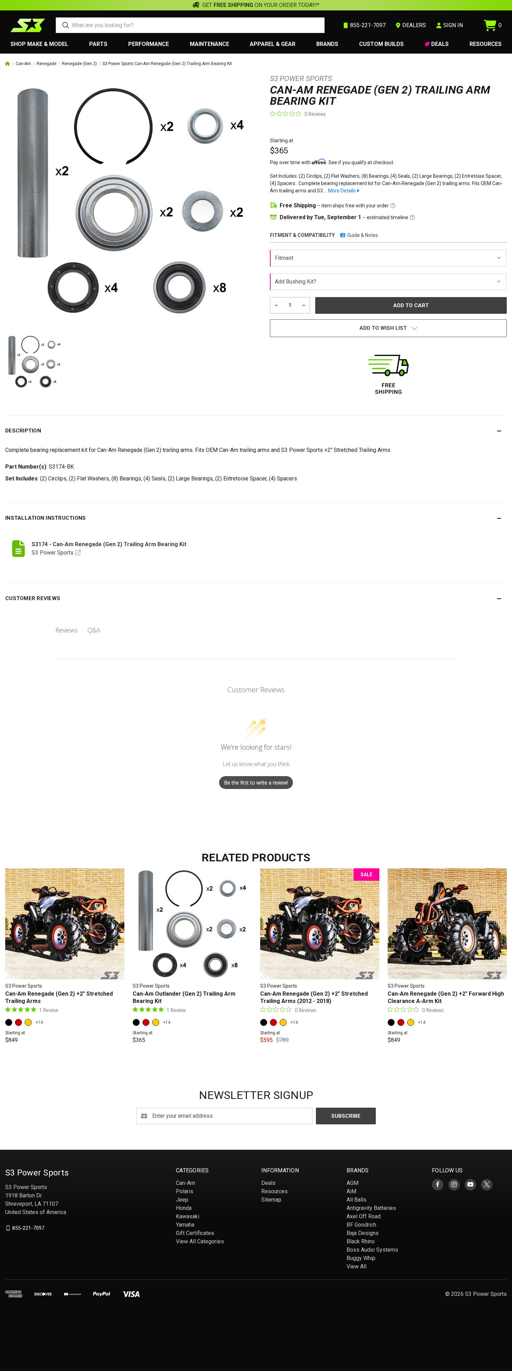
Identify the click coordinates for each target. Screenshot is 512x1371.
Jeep (182, 1199)
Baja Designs (363, 1233)
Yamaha (185, 1224)
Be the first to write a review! (256, 782)
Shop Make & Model (39, 44)
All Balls (356, 1199)
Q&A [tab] (93, 630)
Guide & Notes (362, 235)
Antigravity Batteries (371, 1208)
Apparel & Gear (272, 44)
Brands (327, 44)
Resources (486, 44)
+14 (39, 1022)
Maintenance (209, 44)
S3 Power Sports (301, 78)
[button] (256, 430)
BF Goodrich (361, 1224)
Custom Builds (381, 44)
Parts (98, 44)
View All (356, 1266)
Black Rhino (361, 1241)
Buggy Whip (361, 1258)
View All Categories (200, 1241)
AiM (351, 1191)
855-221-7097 (28, 1228)
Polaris (184, 1191)
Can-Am (185, 1183)
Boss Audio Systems (372, 1249)
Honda (184, 1208)
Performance (148, 44)
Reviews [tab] (66, 630)
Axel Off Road (364, 1216)
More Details (342, 190)
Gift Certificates (195, 1233)
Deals (440, 44)
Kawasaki (187, 1216)
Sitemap (271, 1199)
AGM (352, 1183)
